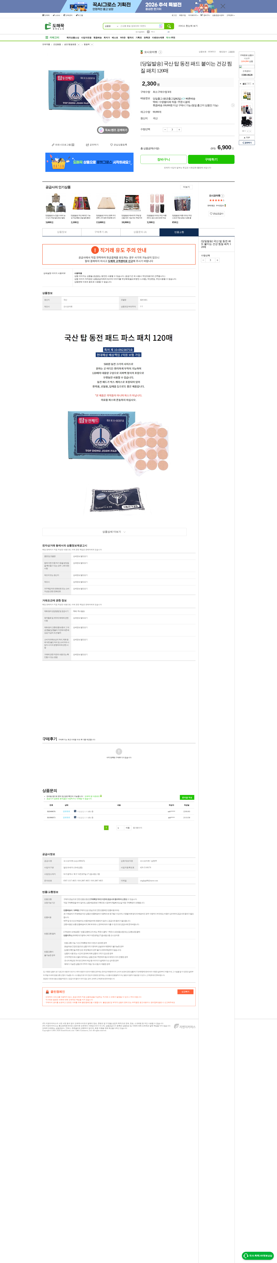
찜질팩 (87, 44)
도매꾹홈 (46, 44)
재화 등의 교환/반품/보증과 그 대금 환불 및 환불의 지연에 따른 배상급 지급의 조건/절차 (56, 630)
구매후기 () (101, 232)
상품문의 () (140, 232)
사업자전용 (86, 37)
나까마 (57, 15)
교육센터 (68, 15)
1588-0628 (246, 75)
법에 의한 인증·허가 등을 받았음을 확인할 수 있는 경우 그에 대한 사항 (56, 566)
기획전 (139, 37)
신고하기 (185, 992)
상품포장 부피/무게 (128, 306)
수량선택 (205, 255)
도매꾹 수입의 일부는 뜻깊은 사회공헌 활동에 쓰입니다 (187, 168)
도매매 (47, 15)
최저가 (107, 37)
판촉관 (147, 37)
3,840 (230, 52)
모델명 (123, 300)
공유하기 (248, 143)
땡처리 (130, 37)
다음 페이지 (250, 131)
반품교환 (179, 232)
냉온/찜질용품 (70, 44)
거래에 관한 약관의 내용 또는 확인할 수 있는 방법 (56, 655)
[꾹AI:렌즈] (161, 26)
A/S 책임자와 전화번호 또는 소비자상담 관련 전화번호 (56, 590)
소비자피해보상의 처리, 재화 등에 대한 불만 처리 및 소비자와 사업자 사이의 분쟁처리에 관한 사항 (56, 643)
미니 (153, 32)
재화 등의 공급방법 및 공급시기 (56, 611)
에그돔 (80, 15)
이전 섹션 (240, 84)
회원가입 (182, 15)
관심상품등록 (120, 145)
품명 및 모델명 (49, 556)
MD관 (123, 37)
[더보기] (249, 83)
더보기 (186, 187)
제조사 (47, 306)
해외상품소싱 (73, 37)
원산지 (47, 300)
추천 (170, 37)
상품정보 (62, 232)
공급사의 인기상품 (58, 187)
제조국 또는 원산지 (51, 575)
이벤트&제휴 (158, 37)
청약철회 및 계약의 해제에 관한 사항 (56, 619)
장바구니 (206, 15)
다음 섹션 (253, 84)
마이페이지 (192, 15)
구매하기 (211, 159)
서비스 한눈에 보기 (188, 26)
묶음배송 (97, 37)
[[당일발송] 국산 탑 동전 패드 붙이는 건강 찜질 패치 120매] (89, 94)
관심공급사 (217, 213)
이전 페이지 (248, 131)
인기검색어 (140, 32)
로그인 (174, 15)
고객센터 (230, 15)
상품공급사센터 (218, 15)
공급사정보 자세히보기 (222, 196)
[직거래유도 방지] (119, 254)
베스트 (115, 37)
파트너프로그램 (63, 145)
